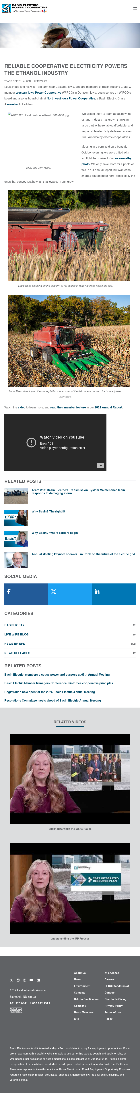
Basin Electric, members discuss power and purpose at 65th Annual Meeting (57, 674)
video (22, 407)
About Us (80, 973)
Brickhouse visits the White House (70, 829)
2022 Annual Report (108, 407)
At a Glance (112, 973)
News (77, 979)
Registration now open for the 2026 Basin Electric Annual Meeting (49, 692)
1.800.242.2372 (40, 1003)
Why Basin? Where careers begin (55, 533)
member (12, 104)
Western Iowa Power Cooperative (38, 92)
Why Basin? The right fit (48, 511)
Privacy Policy (114, 1005)
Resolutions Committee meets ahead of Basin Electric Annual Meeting (52, 700)
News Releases (70, 653)
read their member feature (68, 407)
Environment (82, 986)
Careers (109, 979)
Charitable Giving (116, 999)
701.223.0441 (19, 1003)
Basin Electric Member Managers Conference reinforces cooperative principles (58, 683)
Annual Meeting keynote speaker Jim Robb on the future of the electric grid (83, 554)
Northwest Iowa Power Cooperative (71, 98)
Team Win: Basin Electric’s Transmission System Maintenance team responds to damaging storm (78, 491)
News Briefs (70, 644)
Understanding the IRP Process (70, 938)
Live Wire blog (70, 634)
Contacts (79, 992)
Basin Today (70, 625)
